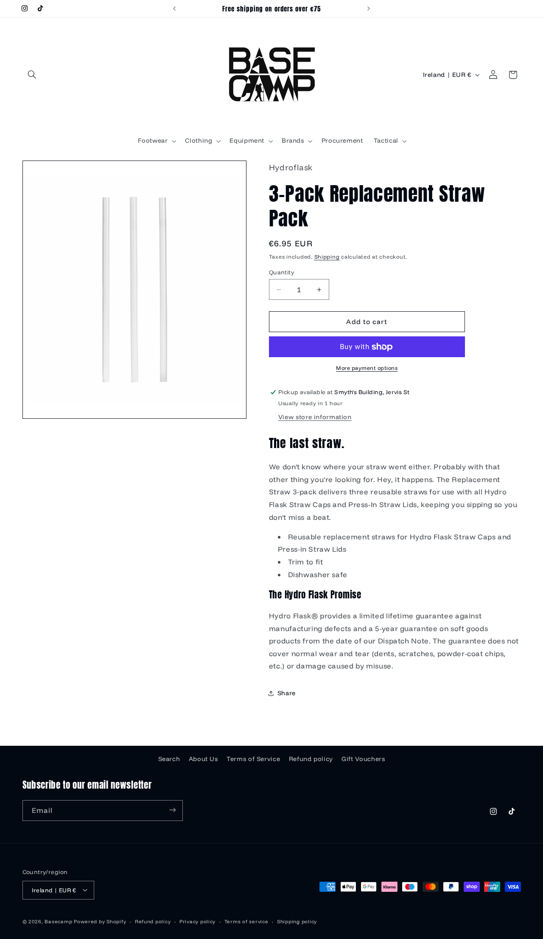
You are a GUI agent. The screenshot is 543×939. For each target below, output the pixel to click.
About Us (203, 758)
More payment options (367, 368)
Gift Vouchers (363, 758)
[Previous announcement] (174, 8)
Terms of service (246, 921)
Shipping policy (297, 921)
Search (169, 758)
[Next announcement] (368, 8)
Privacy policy (197, 921)
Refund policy (311, 758)
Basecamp (58, 921)
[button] (32, 75)
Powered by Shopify (100, 921)
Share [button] (286, 693)
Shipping (327, 256)
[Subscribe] (172, 810)
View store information (315, 417)
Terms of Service (253, 758)
